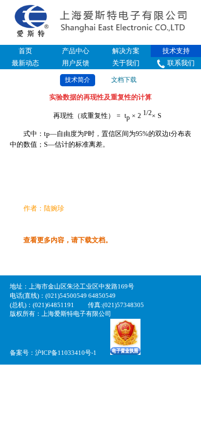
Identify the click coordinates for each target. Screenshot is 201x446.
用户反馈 (75, 63)
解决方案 (126, 51)
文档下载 (124, 79)
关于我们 (126, 63)
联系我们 (181, 63)
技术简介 (77, 79)
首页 (25, 51)
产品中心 (75, 51)
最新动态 (25, 63)
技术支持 (176, 51)
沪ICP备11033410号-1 (66, 352)
